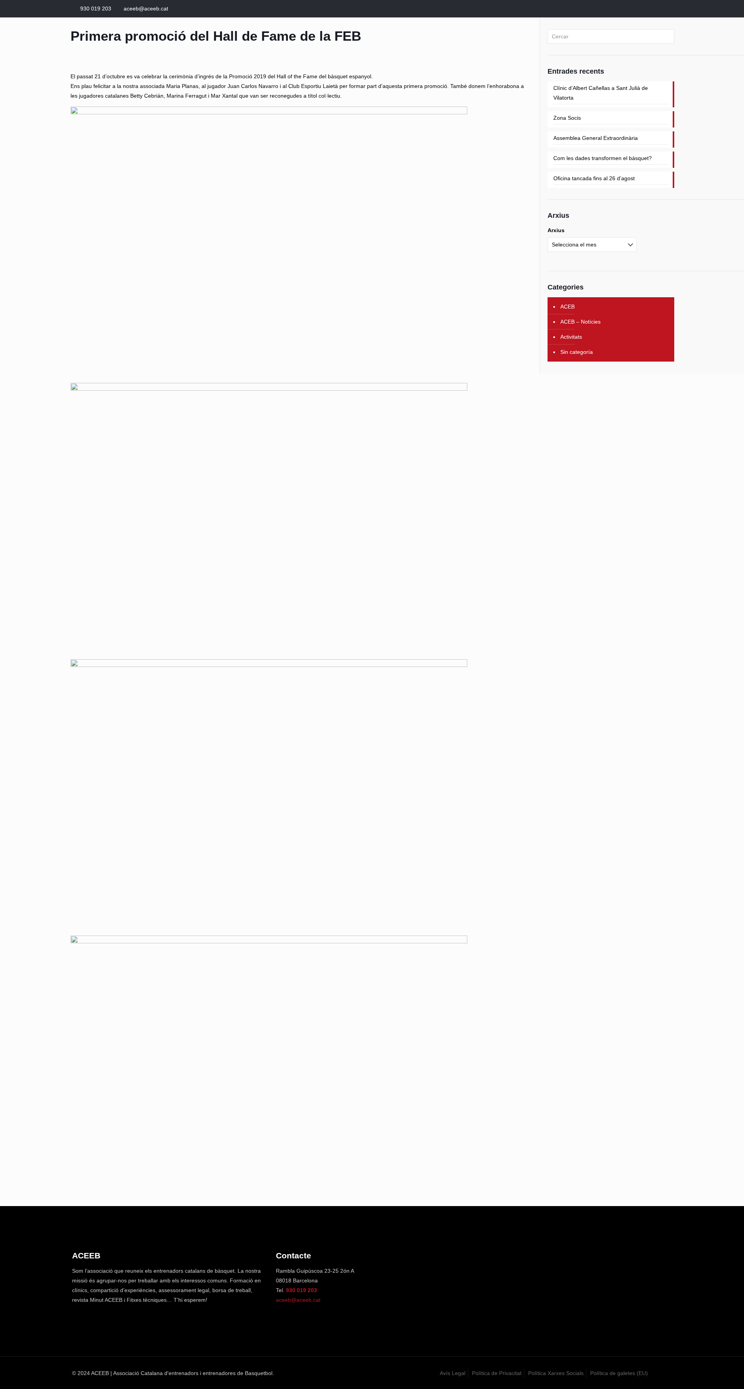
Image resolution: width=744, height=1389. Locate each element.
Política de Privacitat (497, 1373)
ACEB (567, 306)
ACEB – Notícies (580, 322)
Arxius (556, 230)
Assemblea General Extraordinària (595, 138)
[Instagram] (668, 8)
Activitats (571, 337)
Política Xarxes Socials (556, 1373)
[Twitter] (657, 8)
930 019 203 (95, 8)
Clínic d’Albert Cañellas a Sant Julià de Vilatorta (600, 93)
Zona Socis (567, 118)
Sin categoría (576, 352)
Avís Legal (452, 1373)
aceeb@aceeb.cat (146, 8)
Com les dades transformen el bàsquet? (602, 158)
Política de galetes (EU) (619, 1373)
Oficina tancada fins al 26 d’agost (594, 178)
